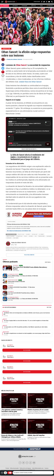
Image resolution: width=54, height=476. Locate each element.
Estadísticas (19, 236)
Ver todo (49, 307)
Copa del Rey (34, 234)
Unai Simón (11, 134)
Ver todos (47, 262)
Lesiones (31, 236)
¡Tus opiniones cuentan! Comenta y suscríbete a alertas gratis (12, 410)
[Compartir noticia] (1, 472)
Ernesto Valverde (10, 236)
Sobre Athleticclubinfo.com (37, 468)
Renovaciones (41, 236)
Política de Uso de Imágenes (25, 468)
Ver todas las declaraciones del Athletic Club (19, 230)
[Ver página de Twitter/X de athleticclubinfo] (23, 462)
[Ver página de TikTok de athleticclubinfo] (30, 462)
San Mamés (49, 236)
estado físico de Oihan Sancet (30, 82)
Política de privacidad (14, 468)
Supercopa (9, 238)
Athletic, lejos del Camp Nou (36, 435)
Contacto (46, 468)
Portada (7, 468)
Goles (25, 236)
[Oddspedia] (34, 449)
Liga (36, 236)
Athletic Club (21, 234)
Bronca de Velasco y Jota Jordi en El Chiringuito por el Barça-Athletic (12, 436)
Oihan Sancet (21, 65)
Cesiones (28, 234)
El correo (41, 234)
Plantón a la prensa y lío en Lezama (38, 410)
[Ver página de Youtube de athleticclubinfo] (34, 462)
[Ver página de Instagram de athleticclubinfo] (27, 462)
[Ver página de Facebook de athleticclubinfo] (20, 462)
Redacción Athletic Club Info (14, 59)
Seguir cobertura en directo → (29, 149)
